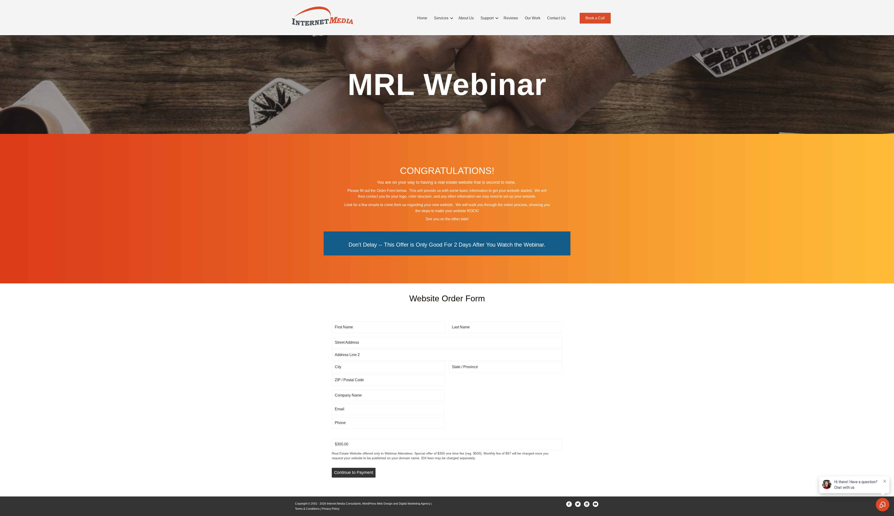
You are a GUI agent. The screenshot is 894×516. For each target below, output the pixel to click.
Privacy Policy (330, 508)
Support (487, 18)
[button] (451, 18)
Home (422, 18)
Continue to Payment (353, 472)
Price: (337, 434)
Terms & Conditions (307, 508)
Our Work (532, 18)
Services (441, 18)
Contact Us (556, 18)
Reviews (511, 18)
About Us (466, 18)
